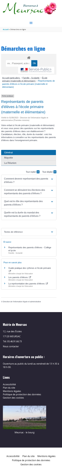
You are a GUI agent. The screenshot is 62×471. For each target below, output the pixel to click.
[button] (29, 180)
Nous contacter (11, 346)
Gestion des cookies (13, 397)
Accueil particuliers (11, 78)
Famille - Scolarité (31, 78)
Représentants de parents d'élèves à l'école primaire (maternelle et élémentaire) (28, 84)
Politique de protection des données (22, 394)
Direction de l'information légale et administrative (22, 302)
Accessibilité (9, 384)
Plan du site (9, 387)
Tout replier (31, 172)
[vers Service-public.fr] (36, 70)
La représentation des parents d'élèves (26, 283)
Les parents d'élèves (18, 277)
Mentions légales (12, 391)
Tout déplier (47, 172)
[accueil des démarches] (28, 57)
